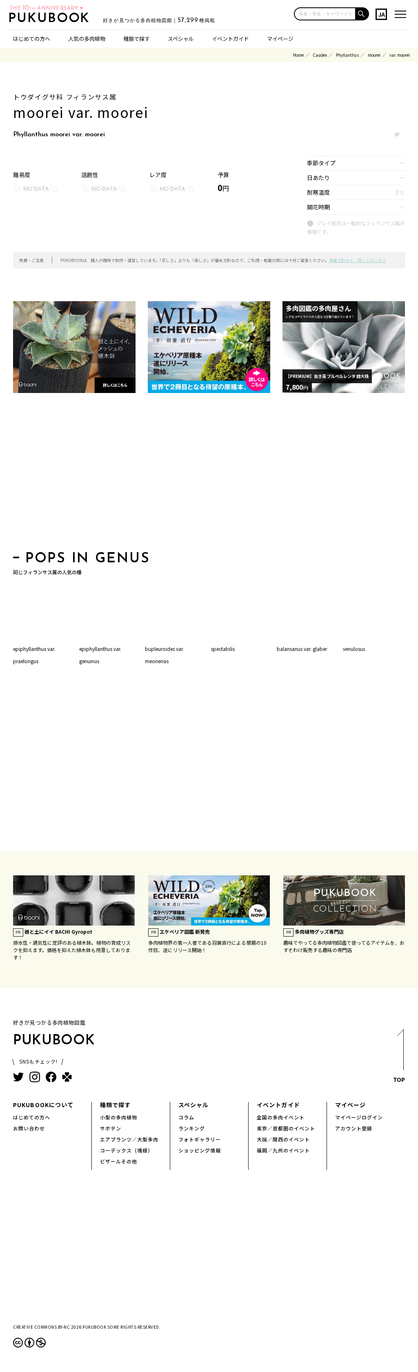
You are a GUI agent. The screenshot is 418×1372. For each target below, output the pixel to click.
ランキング (191, 1128)
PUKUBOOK (51, 18)
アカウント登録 (353, 1128)
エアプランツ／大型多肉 (129, 1139)
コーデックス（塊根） (126, 1150)
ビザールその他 (118, 1161)
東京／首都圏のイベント (286, 1128)
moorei (374, 55)
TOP (399, 1079)
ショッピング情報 (199, 1150)
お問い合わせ (29, 1128)
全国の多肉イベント (281, 1117)
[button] (362, 13)
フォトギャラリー (199, 1139)
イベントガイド (230, 38)
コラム (186, 1117)
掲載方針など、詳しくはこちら (357, 260)
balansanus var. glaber (302, 648)
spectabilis (223, 648)
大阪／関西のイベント (283, 1139)
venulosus (354, 648)
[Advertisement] (209, 474)
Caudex (320, 55)
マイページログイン (359, 1117)
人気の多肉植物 (86, 38)
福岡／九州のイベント (283, 1150)
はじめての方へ (31, 38)
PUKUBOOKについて (43, 1105)
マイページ (280, 38)
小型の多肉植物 (118, 1117)
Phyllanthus (347, 55)
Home (298, 55)
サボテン (110, 1128)
